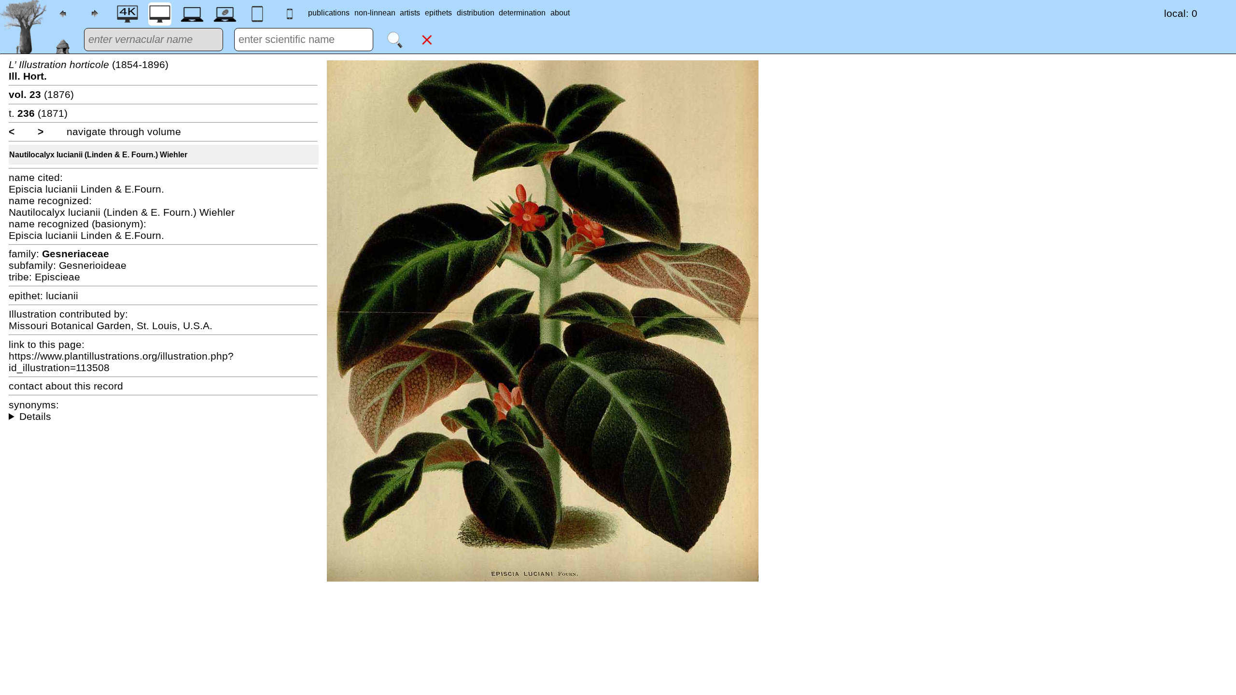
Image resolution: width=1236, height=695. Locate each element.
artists (410, 13)
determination (522, 13)
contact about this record (66, 385)
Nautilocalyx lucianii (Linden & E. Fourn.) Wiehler (98, 155)
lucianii (62, 295)
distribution (475, 13)
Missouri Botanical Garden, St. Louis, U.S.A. (110, 325)
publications (329, 13)
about (560, 13)
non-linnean (374, 13)
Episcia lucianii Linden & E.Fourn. (86, 189)
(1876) (41, 94)
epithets (438, 13)
